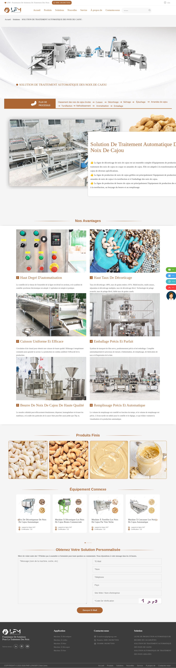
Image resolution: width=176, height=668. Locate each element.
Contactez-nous (113, 10)
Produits (48, 10)
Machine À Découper (62, 647)
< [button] (18, 520)
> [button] (156, 520)
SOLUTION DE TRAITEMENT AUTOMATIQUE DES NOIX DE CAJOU (52, 19)
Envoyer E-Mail (90, 610)
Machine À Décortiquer (62, 637)
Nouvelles (72, 10)
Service (83, 10)
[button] (85, 542)
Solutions (59, 10)
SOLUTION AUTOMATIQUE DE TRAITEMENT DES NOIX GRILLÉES (152, 652)
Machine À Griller (60, 640)
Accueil (36, 10)
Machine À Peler (60, 643)
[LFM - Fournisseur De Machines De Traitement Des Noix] (12, 10)
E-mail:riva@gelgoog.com (107, 637)
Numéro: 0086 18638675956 (108, 640)
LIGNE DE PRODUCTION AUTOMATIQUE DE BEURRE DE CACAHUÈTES (152, 638)
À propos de (96, 10)
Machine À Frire (60, 650)
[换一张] (150, 601)
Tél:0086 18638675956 (106, 643)
